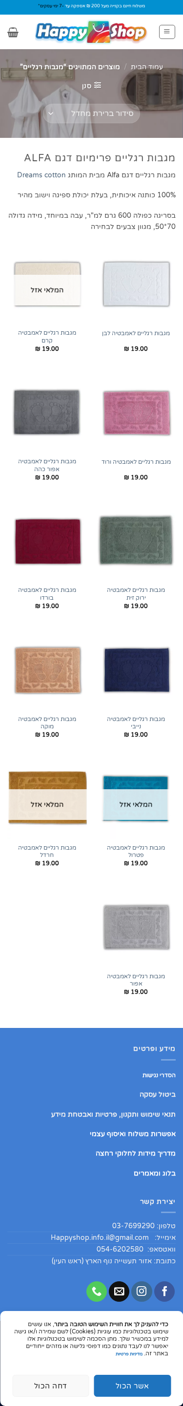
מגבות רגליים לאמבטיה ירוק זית (136, 594)
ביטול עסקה (158, 1094)
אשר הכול (132, 1386)
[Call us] (96, 1291)
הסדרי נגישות (159, 1075)
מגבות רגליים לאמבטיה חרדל (47, 851)
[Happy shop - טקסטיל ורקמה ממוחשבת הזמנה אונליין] (91, 32)
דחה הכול (50, 1386)
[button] (167, 32)
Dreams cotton (41, 175)
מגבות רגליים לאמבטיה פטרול (136, 851)
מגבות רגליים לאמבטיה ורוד (136, 462)
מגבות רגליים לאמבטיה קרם (47, 336)
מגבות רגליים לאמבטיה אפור (136, 980)
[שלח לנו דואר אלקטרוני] (119, 1291)
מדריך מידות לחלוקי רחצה (136, 1153)
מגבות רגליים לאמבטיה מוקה (47, 723)
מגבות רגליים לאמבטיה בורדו (47, 594)
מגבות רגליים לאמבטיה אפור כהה (47, 465)
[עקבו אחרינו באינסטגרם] (141, 1291)
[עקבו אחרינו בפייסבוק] (164, 1291)
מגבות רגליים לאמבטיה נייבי (136, 723)
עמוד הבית (147, 67)
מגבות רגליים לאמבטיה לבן (136, 333)
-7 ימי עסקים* (51, 6)
